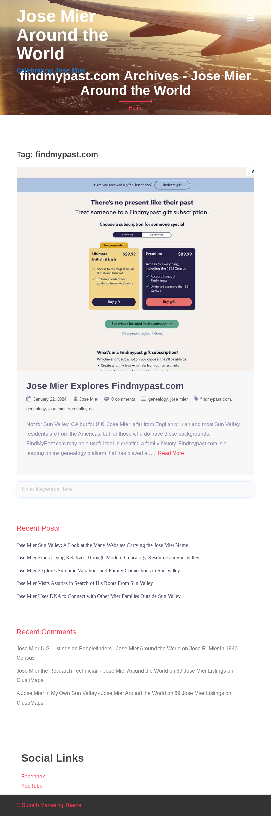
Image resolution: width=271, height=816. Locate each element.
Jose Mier (88, 399)
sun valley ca (81, 408)
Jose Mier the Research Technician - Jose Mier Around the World (92, 671)
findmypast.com (215, 399)
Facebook (33, 776)
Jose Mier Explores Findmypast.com (105, 386)
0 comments (123, 399)
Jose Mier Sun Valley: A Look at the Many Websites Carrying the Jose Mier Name (102, 545)
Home (136, 107)
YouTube (32, 786)
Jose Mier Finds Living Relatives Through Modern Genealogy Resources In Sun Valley (108, 557)
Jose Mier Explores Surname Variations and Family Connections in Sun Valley (98, 570)
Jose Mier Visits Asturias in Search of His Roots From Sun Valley (85, 583)
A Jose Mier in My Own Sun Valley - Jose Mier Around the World (91, 693)
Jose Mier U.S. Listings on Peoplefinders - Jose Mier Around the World (99, 648)
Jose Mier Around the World (62, 34)
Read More (171, 453)
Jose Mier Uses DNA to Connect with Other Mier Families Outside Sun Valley (99, 596)
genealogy (158, 399)
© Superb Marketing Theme (49, 805)
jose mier (179, 399)
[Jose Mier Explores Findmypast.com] (135, 268)
